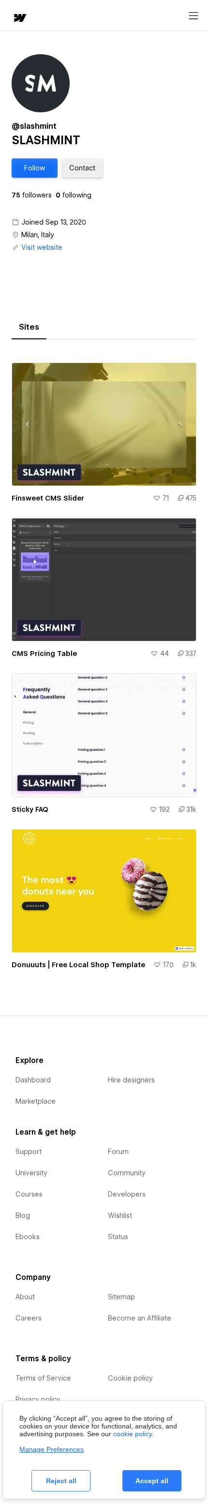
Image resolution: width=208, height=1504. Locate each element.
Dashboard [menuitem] (33, 1080)
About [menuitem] (25, 1297)
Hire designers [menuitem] (131, 1080)
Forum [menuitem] (118, 1151)
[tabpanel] (104, 662)
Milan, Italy (37, 235)
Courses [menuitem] (29, 1194)
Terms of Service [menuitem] (43, 1378)
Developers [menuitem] (127, 1194)
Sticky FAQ (30, 809)
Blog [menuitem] (22, 1215)
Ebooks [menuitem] (27, 1237)
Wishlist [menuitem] (120, 1215)
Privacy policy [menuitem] (37, 1399)
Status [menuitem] (118, 1237)
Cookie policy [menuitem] (130, 1378)
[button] (35, 168)
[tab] (29, 327)
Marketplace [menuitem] (35, 1101)
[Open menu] (193, 16)
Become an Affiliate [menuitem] (139, 1318)
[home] (19, 18)
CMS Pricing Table (44, 653)
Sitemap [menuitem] (121, 1297)
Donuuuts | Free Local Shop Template (78, 965)
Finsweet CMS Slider (48, 498)
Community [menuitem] (127, 1173)
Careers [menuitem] (28, 1318)
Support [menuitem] (28, 1151)
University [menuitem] (31, 1173)
